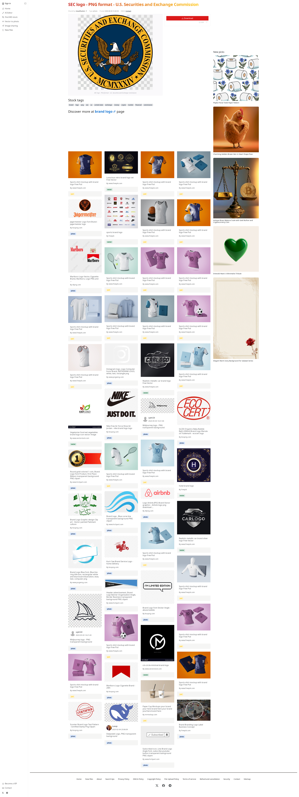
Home (79, 779)
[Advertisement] (139, 133)
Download (188, 18)
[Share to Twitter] (142, 87)
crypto (123, 105)
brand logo (103, 111)
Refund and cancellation (210, 779)
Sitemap (247, 779)
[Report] (206, 22)
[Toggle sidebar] (25, 3)
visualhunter (80, 11)
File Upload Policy (171, 779)
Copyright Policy (154, 779)
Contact (128, 11)
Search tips (109, 779)
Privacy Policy (123, 779)
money (116, 105)
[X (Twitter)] (3, 793)
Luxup (114, 726)
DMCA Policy (138, 779)
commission (148, 105)
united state (98, 105)
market (130, 105)
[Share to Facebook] (146, 87)
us (91, 105)
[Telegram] (7, 793)
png (82, 105)
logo (77, 105)
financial (138, 105)
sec (87, 105)
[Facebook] (163, 785)
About (99, 779)
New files (89, 779)
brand (71, 105)
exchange (108, 105)
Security (226, 779)
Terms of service (189, 779)
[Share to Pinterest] (150, 87)
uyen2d (151, 417)
